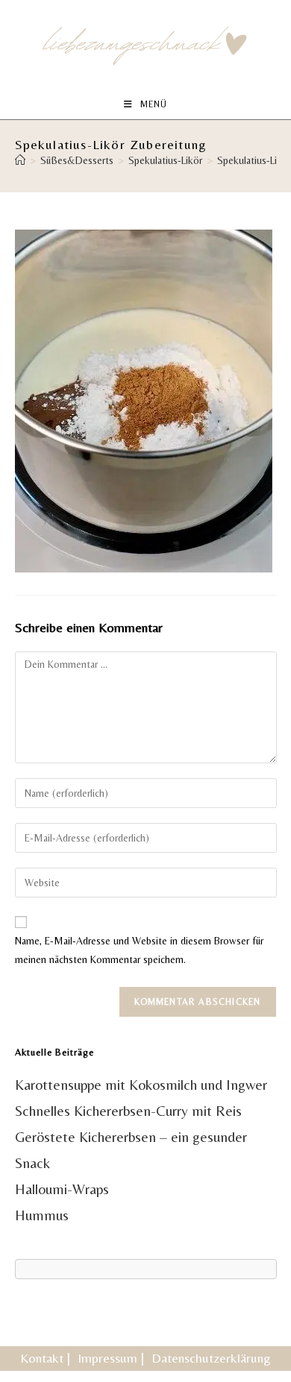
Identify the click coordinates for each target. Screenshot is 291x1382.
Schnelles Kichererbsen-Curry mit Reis (128, 1110)
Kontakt (41, 1358)
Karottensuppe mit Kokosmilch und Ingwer (141, 1084)
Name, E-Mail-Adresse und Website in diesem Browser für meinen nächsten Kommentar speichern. (139, 950)
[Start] (20, 160)
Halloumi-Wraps (62, 1189)
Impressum (107, 1358)
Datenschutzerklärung (211, 1358)
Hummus (42, 1215)
